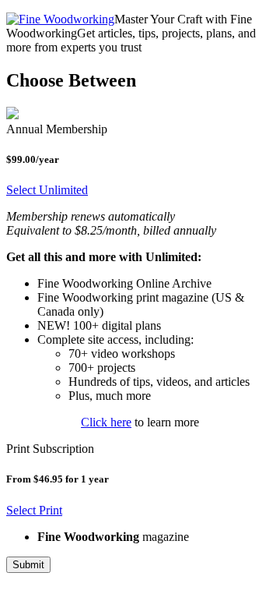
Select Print (34, 510)
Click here (106, 422)
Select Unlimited (47, 189)
